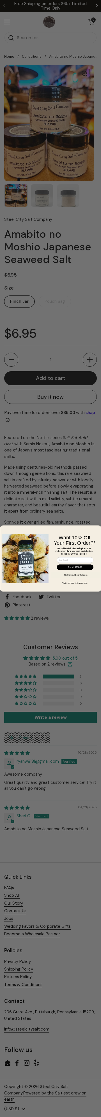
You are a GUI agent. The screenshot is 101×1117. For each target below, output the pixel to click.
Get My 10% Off (75, 567)
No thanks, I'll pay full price (75, 575)
